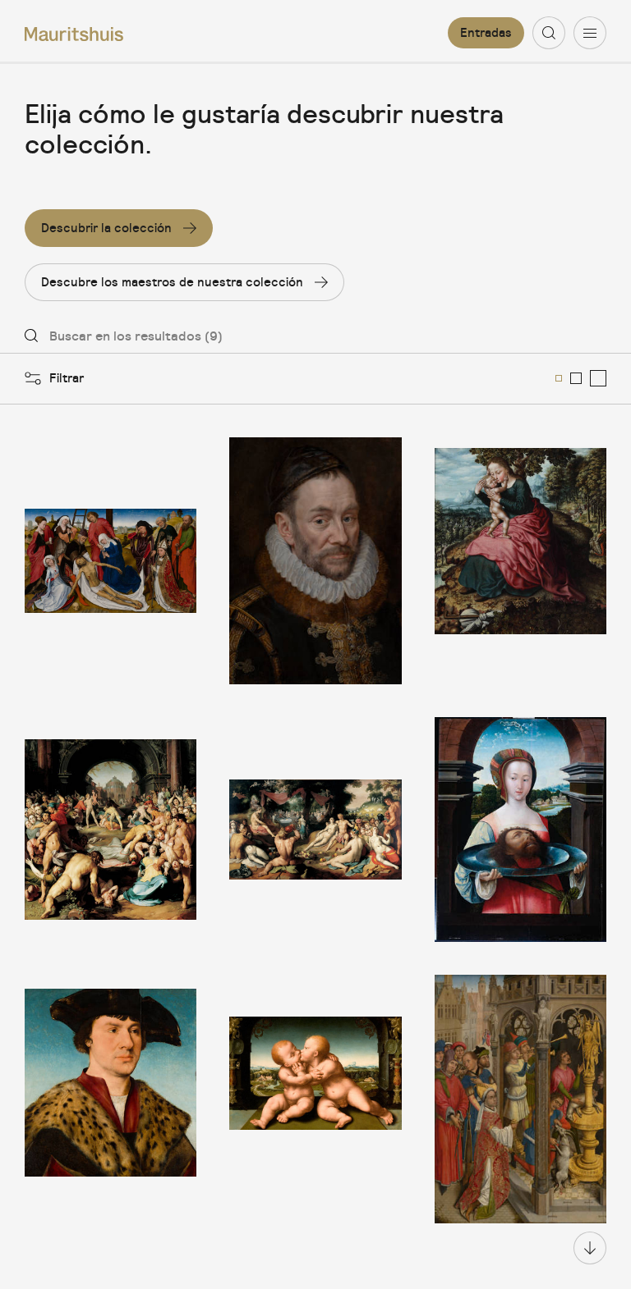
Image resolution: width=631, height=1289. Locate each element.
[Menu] (589, 32)
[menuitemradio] (558, 378)
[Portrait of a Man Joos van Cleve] (110, 1099)
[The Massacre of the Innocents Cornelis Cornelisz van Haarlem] (110, 829)
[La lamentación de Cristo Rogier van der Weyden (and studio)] (110, 561)
